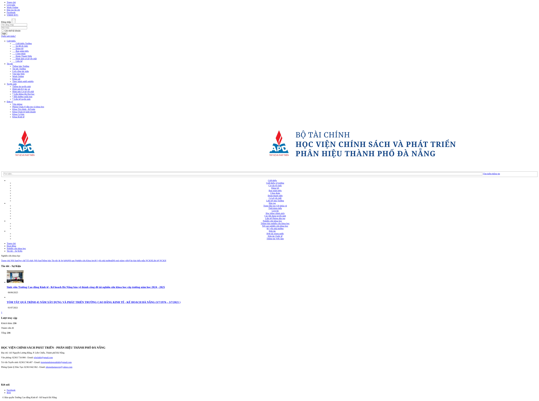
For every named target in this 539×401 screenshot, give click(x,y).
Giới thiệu (11, 41)
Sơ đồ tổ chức (20, 46)
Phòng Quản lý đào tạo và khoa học (28, 107)
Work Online (12, 7)
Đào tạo (272, 203)
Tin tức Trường (19, 69)
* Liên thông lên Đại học (23, 94)
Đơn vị (10, 101)
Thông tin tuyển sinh (21, 86)
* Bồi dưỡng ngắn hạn (22, 96)
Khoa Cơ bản (18, 114)
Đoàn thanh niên (275, 195)
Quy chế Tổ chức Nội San (29, 260)
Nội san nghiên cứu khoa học (275, 226)
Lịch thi (275, 211)
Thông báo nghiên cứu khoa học (275, 223)
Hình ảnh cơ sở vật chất (24, 58)
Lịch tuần (11, 5)
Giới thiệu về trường (275, 183)
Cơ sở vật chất (275, 198)
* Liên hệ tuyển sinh (21, 99)
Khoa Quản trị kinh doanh (24, 112)
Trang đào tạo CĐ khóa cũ (275, 206)
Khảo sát (16, 79)
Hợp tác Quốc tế (275, 236)
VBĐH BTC (12, 15)
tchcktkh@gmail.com (43, 357)
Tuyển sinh (12, 84)
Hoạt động (11, 246)
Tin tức (10, 64)
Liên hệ (17, 61)
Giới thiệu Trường (22, 43)
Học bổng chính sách (275, 213)
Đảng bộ (17, 48)
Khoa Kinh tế (18, 117)
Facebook (11, 12)
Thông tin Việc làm (275, 238)
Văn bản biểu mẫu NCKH (140, 260)
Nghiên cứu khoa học (272, 221)
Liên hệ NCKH (159, 260)
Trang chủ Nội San (9, 260)
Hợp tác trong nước (275, 233)
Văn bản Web (18, 74)
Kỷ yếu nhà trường (275, 228)
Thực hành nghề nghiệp (23, 81)
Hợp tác (272, 231)
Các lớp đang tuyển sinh (275, 216)
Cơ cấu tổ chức (275, 185)
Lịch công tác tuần (20, 71)
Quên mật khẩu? (8, 36)
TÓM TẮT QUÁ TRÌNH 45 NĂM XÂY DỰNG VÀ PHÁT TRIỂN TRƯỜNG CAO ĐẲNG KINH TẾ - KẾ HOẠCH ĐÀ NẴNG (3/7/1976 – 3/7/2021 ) (93, 302)
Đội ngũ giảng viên (120, 260)
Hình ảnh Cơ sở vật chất (23, 91)
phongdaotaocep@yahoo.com (59, 367)
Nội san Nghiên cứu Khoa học (81, 260)
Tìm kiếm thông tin (491, 174)
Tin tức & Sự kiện (60, 260)
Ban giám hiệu (20, 51)
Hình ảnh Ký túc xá (21, 89)
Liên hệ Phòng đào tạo (275, 218)
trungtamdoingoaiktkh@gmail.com (56, 362)
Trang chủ (11, 2)
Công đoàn (19, 53)
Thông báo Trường (20, 66)
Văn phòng (17, 104)
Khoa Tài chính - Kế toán (23, 109)
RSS (9, 392)
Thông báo (46, 260)
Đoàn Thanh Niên (22, 56)
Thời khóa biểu (275, 208)
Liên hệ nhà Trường (275, 201)
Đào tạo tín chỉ (13, 10)
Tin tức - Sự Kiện (14, 251)
